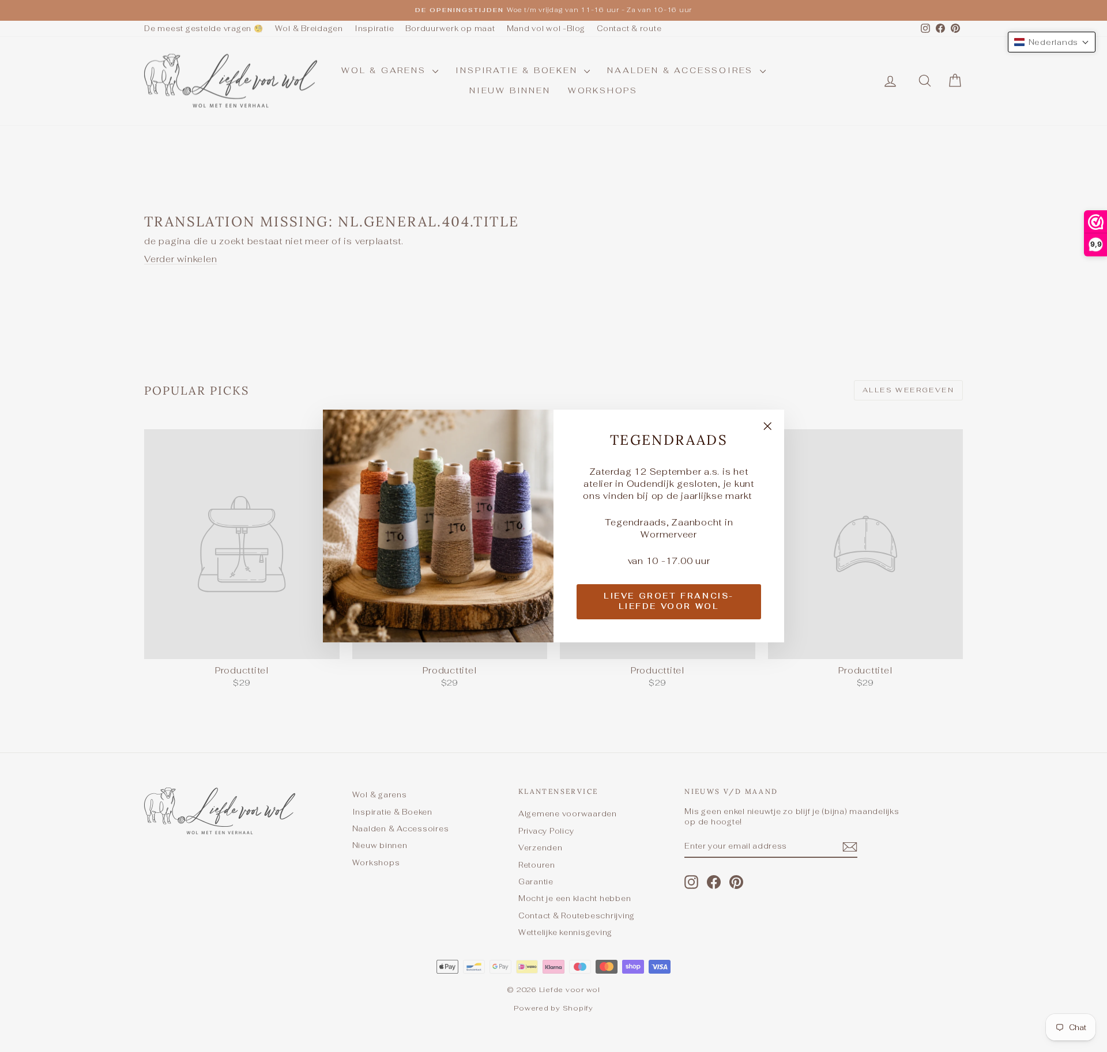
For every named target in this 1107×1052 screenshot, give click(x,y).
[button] (1051, 42)
